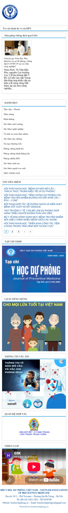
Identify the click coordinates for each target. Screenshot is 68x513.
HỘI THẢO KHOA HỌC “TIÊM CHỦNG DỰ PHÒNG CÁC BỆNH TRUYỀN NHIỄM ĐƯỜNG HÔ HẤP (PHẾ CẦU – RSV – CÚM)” (32, 198)
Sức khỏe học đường (13, 139)
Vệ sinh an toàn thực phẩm (16, 134)
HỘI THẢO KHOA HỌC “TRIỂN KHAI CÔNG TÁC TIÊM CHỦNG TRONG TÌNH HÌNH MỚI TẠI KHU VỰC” (32, 224)
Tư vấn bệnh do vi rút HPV (17, 28)
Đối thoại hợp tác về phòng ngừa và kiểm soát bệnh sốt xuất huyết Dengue (33, 205)
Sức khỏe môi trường (13, 124)
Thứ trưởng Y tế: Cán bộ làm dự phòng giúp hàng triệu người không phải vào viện (31, 212)
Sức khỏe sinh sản (12, 163)
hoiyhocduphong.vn (40, 506)
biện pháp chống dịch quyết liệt (21, 35)
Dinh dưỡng (9, 119)
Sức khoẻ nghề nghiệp (13, 129)
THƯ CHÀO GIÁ (12, 173)
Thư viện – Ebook (12, 109)
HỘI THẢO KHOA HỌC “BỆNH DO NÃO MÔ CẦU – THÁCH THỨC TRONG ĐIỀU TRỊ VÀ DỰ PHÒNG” (30, 190)
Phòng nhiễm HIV (12, 158)
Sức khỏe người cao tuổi (15, 168)
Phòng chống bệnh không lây (17, 153)
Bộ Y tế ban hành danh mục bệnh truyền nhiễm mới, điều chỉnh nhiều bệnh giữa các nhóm (33, 218)
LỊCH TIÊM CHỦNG (16, 299)
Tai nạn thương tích (13, 144)
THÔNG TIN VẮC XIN (17, 356)
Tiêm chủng (9, 114)
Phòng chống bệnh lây (14, 148)
